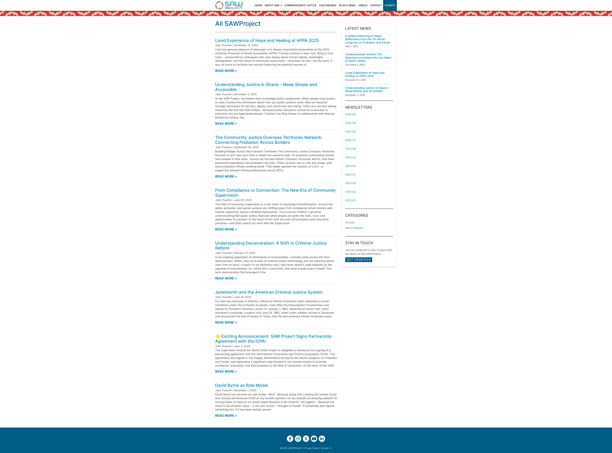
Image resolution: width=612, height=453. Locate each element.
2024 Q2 (350, 166)
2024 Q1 (350, 174)
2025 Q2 (350, 131)
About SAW (272, 5)
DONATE (390, 5)
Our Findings (327, 5)
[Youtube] (314, 438)
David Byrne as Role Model (241, 385)
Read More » (226, 71)
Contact (376, 5)
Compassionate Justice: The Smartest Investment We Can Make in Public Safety (368, 57)
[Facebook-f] (290, 438)
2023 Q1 (350, 200)
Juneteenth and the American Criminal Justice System (269, 292)
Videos (363, 5)
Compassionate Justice (300, 5)
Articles (349, 222)
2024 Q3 (350, 157)
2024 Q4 (350, 148)
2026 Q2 (350, 114)
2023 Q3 (350, 183)
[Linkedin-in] (322, 438)
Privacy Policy (311, 448)
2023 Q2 (350, 191)
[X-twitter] (306, 438)
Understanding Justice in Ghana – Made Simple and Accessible (367, 89)
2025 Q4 (350, 123)
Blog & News (347, 5)
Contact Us (326, 448)
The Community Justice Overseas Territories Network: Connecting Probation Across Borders (268, 140)
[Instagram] (298, 438)
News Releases (354, 227)
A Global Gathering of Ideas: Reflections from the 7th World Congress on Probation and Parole (367, 39)
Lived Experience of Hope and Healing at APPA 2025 (267, 40)
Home (258, 5)
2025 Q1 (350, 140)
